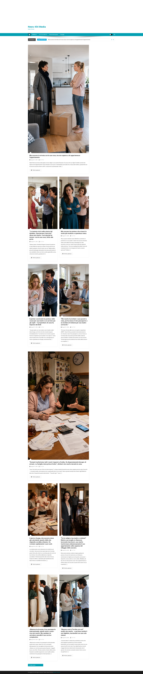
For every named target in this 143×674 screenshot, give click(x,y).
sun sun (42, 159)
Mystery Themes (56, 672)
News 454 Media (37, 26)
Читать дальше (36, 170)
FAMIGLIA (34, 34)
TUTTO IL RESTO (43, 34)
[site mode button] (111, 34)
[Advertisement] (71, 11)
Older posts (32, 665)
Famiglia (62, 34)
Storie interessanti (53, 34)
